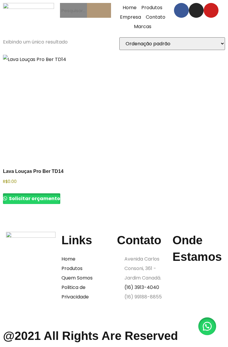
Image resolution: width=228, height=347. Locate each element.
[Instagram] (196, 10)
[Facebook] (181, 10)
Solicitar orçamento (34, 198)
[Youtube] (211, 10)
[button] (207, 326)
